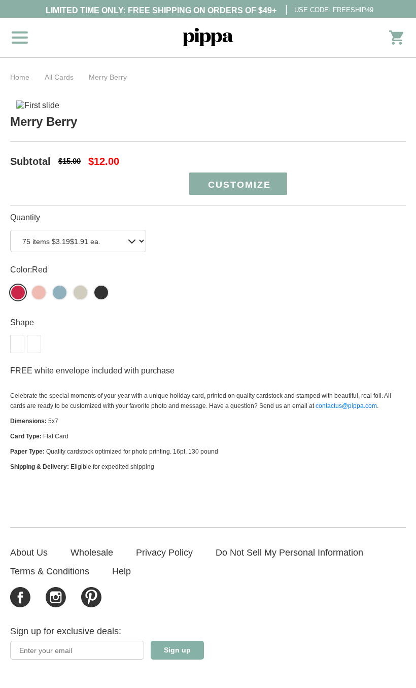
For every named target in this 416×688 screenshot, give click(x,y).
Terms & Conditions (49, 571)
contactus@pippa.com (346, 405)
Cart (396, 37)
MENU (19, 37)
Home (19, 77)
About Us (29, 552)
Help (121, 571)
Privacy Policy (164, 552)
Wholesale (92, 552)
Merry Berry (108, 77)
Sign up (177, 650)
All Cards (59, 77)
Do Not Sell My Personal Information (289, 552)
